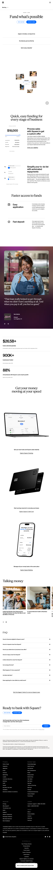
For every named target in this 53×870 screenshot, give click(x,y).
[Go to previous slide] (5, 324)
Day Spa (29, 783)
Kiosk (4, 770)
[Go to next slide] (8, 324)
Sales (4, 810)
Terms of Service (26, 852)
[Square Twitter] (45, 837)
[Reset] (47, 103)
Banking (5, 781)
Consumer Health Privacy (26, 860)
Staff (4, 783)
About (29, 811)
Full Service (30, 768)
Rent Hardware (6, 820)
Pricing (4, 803)
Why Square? (6, 806)
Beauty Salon (31, 774)
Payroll (4, 785)
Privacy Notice (26, 846)
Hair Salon (30, 779)
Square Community (7, 814)
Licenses (26, 856)
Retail (29, 772)
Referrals (30, 818)
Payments (5, 766)
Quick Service (31, 766)
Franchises (30, 796)
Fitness (29, 789)
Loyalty (4, 776)
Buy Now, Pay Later (7, 787)
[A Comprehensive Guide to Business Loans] (38, 602)
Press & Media (31, 813)
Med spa (30, 787)
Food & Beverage (32, 764)
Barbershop (30, 776)
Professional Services (33, 791)
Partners (30, 820)
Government (26, 854)
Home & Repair (31, 793)
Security (26, 848)
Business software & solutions (10, 791)
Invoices (5, 772)
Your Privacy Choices (27, 843)
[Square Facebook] (47, 837)
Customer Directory (7, 779)
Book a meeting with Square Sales (25, 865)
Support (5, 812)
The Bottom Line (7, 808)
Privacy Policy (41, 729)
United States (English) (10, 836)
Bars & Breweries (32, 770)
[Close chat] (35, 865)
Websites (5, 768)
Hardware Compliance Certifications (26, 863)
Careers (29, 816)
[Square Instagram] (49, 837)
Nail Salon (30, 781)
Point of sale (6, 764)
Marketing (5, 774)
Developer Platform (7, 816)
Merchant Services (7, 818)
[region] (26, 82)
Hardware (5, 789)
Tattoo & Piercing (32, 785)
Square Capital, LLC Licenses (27, 858)
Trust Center (26, 850)
